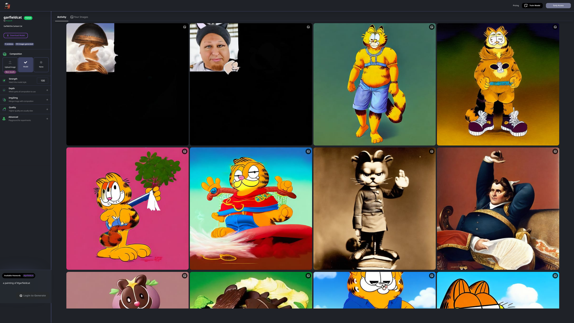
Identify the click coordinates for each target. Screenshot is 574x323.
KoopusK (9, 21)
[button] (25, 53)
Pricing (516, 5)
